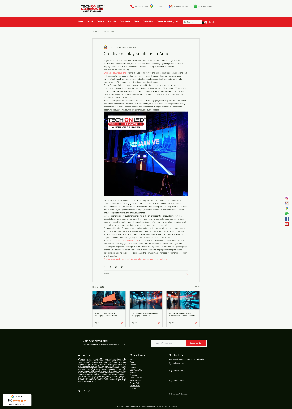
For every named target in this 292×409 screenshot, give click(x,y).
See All (197, 287)
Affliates (133, 372)
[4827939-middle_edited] (287, 208)
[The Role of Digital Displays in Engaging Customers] (146, 300)
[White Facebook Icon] (84, 391)
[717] (287, 198)
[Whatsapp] (287, 214)
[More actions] (186, 47)
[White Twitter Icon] (79, 391)
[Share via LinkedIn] (116, 267)
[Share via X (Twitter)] (110, 267)
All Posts (95, 32)
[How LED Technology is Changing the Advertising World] (109, 300)
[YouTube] (287, 224)
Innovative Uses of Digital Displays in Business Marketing (183, 314)
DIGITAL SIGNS (108, 32)
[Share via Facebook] (105, 267)
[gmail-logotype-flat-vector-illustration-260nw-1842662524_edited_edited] (287, 203)
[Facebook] (287, 219)
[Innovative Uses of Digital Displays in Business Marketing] (183, 300)
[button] (197, 32)
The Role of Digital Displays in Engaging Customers (145, 314)
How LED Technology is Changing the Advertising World (106, 314)
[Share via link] (122, 267)
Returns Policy (135, 380)
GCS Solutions (171, 406)
